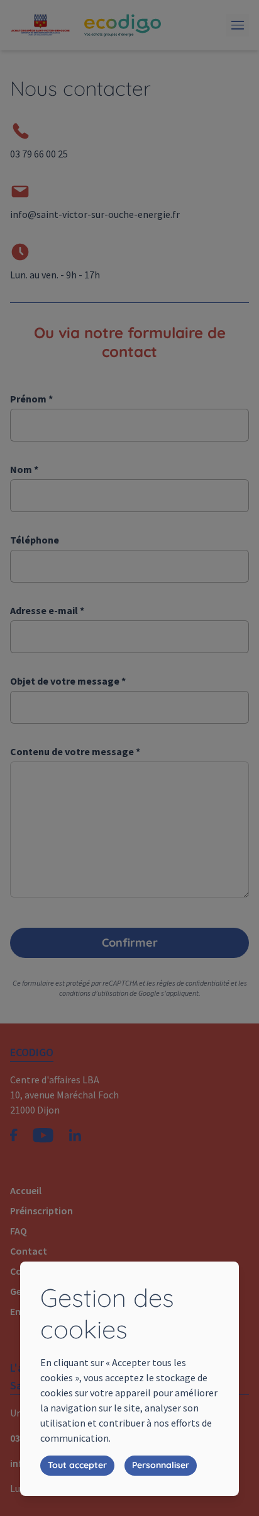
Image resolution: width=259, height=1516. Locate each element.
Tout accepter (77, 1465)
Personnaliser (160, 1465)
